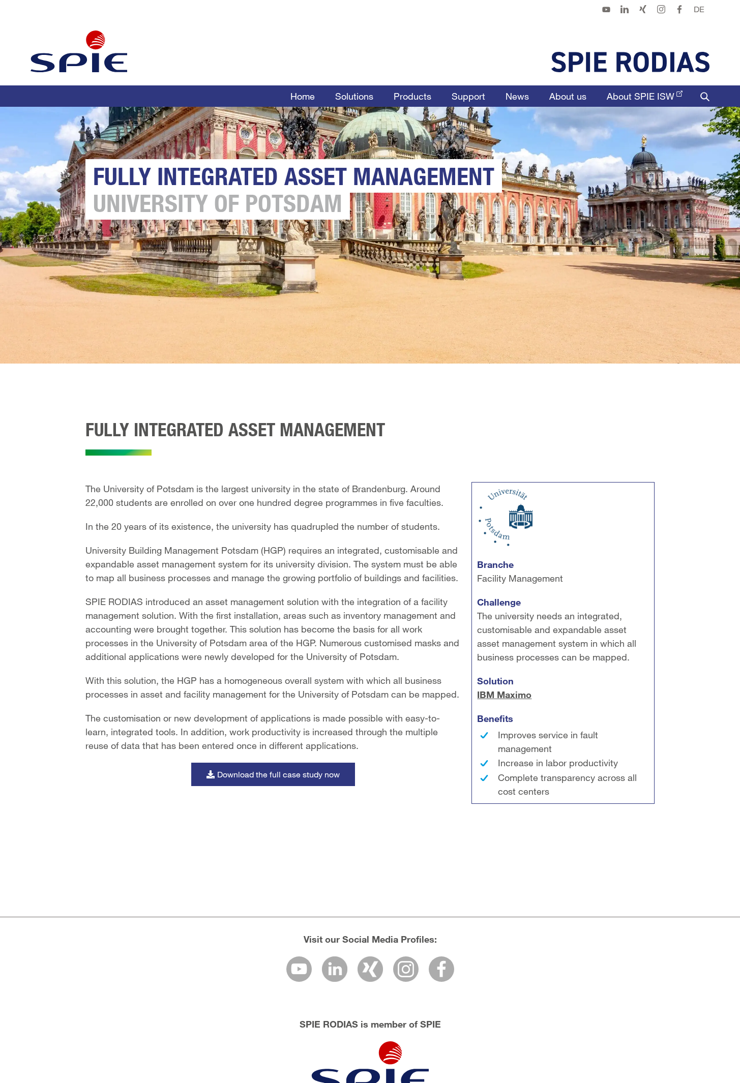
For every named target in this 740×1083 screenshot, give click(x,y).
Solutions (354, 96)
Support (468, 96)
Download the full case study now (278, 774)
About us (567, 96)
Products (412, 96)
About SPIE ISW (640, 96)
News (517, 96)
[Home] (79, 51)
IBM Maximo (504, 694)
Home (302, 96)
